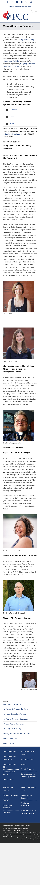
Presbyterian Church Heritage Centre (28, 812)
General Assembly (9, 751)
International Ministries (11, 61)
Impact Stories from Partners (16, 714)
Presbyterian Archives (25, 804)
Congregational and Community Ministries (29, 775)
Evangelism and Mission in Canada (17, 733)
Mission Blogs (9, 743)
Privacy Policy (19, 825)
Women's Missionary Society (28, 789)
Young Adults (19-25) (13, 729)
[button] (20, 110)
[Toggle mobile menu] (36, 11)
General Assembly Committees (9, 758)
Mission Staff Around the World (17, 709)
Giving (15, 795)
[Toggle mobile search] (32, 11)
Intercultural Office (27, 759)
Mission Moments (10, 738)
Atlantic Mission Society (26, 796)
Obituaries (7, 813)
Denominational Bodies (9, 773)
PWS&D (6, 800)
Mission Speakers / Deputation (17, 719)
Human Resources (27, 751)
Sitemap (11, 825)
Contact (27, 825)
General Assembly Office (9, 765)
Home (5, 825)
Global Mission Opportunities (14, 724)
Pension (24, 754)
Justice (23, 764)
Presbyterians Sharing (26, 40)
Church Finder (8, 779)
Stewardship (7, 795)
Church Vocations (27, 769)
